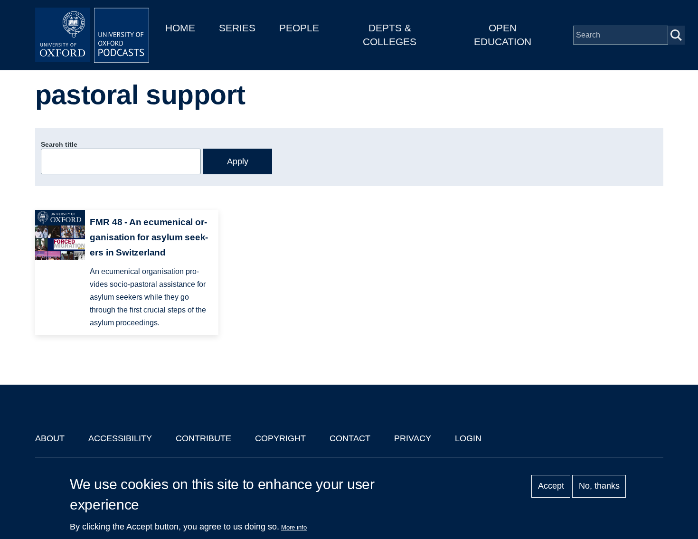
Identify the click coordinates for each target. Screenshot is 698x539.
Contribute (203, 438)
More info (294, 527)
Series (237, 27)
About (50, 438)
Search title (59, 144)
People (299, 27)
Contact (350, 438)
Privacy (412, 438)
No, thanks (599, 486)
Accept (551, 486)
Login (468, 438)
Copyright (280, 438)
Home (180, 27)
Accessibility (120, 438)
